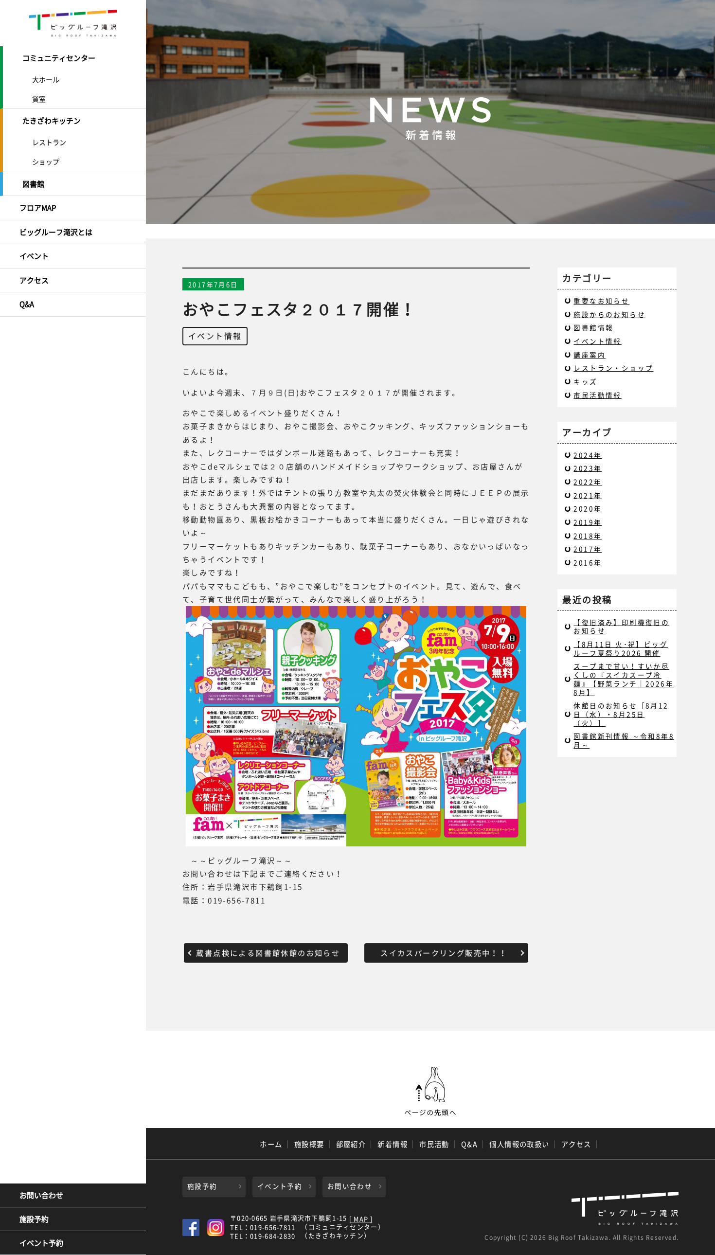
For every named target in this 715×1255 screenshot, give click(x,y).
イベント (34, 256)
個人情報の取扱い (519, 1144)
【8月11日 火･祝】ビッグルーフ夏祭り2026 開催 (620, 648)
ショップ (45, 161)
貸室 (39, 99)
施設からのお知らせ (609, 314)
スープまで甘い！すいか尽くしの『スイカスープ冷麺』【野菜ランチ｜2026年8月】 (623, 679)
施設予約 (34, 1219)
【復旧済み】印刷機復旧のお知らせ (621, 626)
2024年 (587, 455)
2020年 (587, 508)
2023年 (587, 468)
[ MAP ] (361, 1219)
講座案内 (589, 354)
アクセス (34, 280)
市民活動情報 (597, 395)
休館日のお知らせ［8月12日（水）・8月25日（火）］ (620, 713)
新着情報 (392, 1144)
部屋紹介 (351, 1144)
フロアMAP (37, 207)
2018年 (587, 535)
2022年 (587, 481)
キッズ (585, 381)
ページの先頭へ (430, 1091)
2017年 (587, 549)
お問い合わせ (41, 1195)
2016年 (587, 562)
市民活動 (434, 1144)
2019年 (587, 522)
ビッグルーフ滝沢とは (55, 232)
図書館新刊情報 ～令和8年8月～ (623, 740)
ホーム (271, 1144)
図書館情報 (593, 327)
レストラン (49, 142)
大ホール (45, 79)
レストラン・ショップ (613, 368)
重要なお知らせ (601, 300)
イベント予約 (41, 1242)
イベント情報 (215, 335)
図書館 (33, 184)
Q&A (26, 304)
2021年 (587, 495)
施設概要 (309, 1144)
